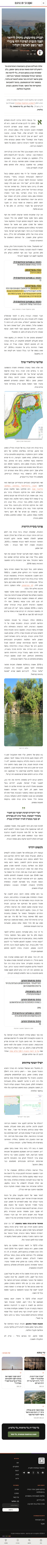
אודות (17, 1489)
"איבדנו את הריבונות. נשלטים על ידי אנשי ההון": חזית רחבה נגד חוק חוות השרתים (35, 1379)
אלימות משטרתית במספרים (35, 1496)
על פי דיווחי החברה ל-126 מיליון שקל (24, 1051)
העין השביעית (40, 1520)
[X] (38, 1473)
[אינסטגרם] (33, 1473)
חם (18, 1463)
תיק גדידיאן (41, 1500)
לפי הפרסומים (27, 585)
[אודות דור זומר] (40, 53)
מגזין (17, 1474)
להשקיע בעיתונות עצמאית (25, 103)
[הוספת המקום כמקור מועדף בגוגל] (28, 54)
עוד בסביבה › (6, 1353)
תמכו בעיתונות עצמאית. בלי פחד (23, 1434)
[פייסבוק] (43, 1473)
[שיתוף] (34, 54)
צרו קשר (16, 1497)
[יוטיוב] (28, 1473)
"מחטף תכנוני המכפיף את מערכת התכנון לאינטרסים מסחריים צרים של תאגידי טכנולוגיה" (13, 1379)
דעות (17, 1470)
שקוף (43, 1524)
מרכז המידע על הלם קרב (36, 1504)
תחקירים (16, 1466)
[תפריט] (43, 3)
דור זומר (33, 50)
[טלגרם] (24, 1473)
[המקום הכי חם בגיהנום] (33, 1461)
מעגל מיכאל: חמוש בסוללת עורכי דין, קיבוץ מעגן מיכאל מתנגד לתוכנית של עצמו (35, 1412)
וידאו (17, 1478)
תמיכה (16, 1493)
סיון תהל (36, 1417)
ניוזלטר (13, 1501)
